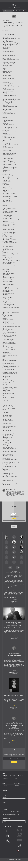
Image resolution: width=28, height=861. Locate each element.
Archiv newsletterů (13, 767)
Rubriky (5, 10)
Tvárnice (16, 778)
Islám (18, 814)
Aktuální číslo (5, 778)
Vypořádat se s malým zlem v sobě (14, 695)
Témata (10, 10)
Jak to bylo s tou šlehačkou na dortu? (14, 726)
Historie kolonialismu (10, 813)
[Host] (19, 830)
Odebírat (13, 762)
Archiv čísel (17, 783)
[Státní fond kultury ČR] (19, 851)
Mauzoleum (20, 811)
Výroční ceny (20, 813)
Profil (7, 496)
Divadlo (4, 813)
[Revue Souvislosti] (19, 840)
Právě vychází (15, 811)
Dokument (16, 813)
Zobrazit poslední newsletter (13, 764)
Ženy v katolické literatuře (7, 811)
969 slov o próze (13, 814)
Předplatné (16, 785)
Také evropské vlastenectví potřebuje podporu (14, 623)
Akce (17, 10)
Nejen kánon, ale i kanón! (14, 587)
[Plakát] (14, 685)
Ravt (14, 10)
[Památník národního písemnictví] (19, 845)
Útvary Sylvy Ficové (6, 814)
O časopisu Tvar (18, 780)
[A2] (19, 835)
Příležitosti (20, 10)
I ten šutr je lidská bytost (14, 655)
